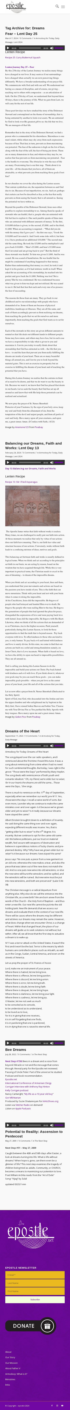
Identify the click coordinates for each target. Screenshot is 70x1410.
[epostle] (29, 7)
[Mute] (52, 48)
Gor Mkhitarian (13, 1097)
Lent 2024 (18, 42)
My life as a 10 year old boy (39, 1093)
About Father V (12, 1368)
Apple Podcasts (23, 1108)
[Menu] (63, 7)
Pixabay (39, 427)
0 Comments (25, 38)
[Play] (8, 48)
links (7, 1384)
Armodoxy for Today (45, 38)
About (8, 1351)
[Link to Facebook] (52, 1405)
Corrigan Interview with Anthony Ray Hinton (27, 1086)
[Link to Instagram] (57, 1405)
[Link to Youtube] (62, 1405)
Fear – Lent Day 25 (21, 34)
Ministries (10, 1379)
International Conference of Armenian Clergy (28, 1083)
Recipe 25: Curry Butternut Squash (22, 57)
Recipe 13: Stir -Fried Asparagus (21, 481)
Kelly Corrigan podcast (16, 1090)
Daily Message (11, 739)
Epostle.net (11, 1079)
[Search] (55, 7)
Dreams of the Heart (22, 731)
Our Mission (11, 1362)
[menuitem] (55, 7)
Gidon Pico (20, 716)
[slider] (60, 48)
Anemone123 (22, 427)
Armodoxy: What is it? (16, 1373)
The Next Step (40, 1054)
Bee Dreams (15, 1050)
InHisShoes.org (50, 1101)
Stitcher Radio (22, 1104)
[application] (35, 48)
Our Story (10, 1357)
